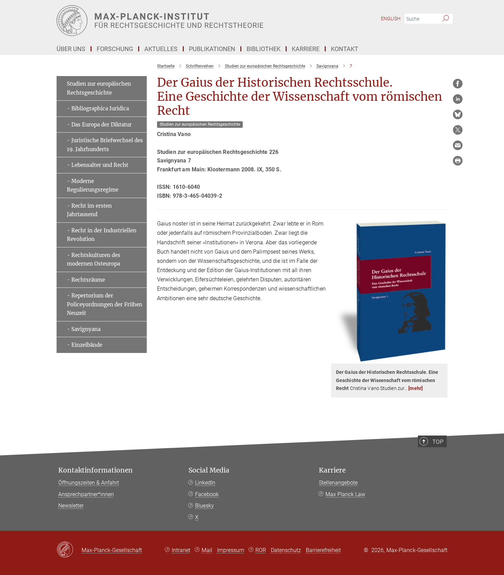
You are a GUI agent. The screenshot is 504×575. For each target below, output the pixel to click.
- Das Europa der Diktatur (99, 124)
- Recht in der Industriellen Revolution (101, 235)
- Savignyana (83, 329)
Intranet (181, 550)
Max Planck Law (345, 494)
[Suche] (446, 19)
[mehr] (415, 388)
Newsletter (71, 505)
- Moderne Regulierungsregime (92, 185)
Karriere (332, 470)
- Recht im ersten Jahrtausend (89, 210)
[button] (441, 359)
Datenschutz (286, 550)
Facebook (207, 494)
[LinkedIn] (458, 99)
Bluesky (204, 505)
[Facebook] (458, 83)
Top (437, 441)
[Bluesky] (458, 114)
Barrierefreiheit (323, 550)
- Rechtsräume (86, 280)
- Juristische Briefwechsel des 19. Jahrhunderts (105, 144)
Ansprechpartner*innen (86, 494)
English (390, 18)
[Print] (458, 161)
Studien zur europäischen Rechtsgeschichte (99, 88)
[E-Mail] (458, 145)
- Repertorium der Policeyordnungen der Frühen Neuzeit (104, 304)
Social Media (209, 470)
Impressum (230, 550)
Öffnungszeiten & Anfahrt (88, 482)
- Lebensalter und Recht (97, 165)
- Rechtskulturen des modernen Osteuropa (93, 259)
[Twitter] (458, 130)
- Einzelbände (84, 345)
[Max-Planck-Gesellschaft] (69, 550)
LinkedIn (205, 482)
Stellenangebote (338, 482)
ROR (260, 550)
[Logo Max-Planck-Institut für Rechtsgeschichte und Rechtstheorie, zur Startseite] (185, 20)
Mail (207, 550)
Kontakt (344, 48)
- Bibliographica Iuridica (98, 108)
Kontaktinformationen (95, 470)
